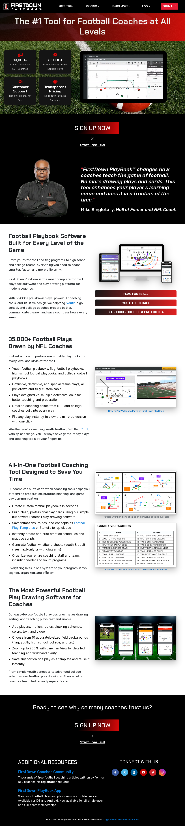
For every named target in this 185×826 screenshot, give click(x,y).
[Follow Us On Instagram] (162, 771)
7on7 (84, 429)
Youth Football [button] (136, 303)
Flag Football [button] (135, 294)
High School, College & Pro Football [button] (135, 312)
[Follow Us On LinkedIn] (134, 771)
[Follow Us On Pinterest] (152, 771)
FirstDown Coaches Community (46, 772)
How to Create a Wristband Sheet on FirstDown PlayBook (136, 569)
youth (70, 303)
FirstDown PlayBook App (39, 790)
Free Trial (66, 6)
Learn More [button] (119, 6)
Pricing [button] (91, 6)
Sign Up (169, 6)
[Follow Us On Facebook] (115, 771)
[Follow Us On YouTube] (143, 771)
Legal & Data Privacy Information (121, 819)
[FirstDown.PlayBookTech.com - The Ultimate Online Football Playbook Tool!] (23, 7)
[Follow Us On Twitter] (124, 771)
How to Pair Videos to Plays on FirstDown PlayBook (136, 411)
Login (146, 6)
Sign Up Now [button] (92, 128)
